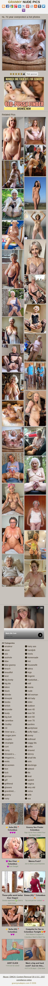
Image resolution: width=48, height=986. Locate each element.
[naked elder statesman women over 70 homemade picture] (13, 468)
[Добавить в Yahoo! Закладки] (23, 10)
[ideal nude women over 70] (13, 535)
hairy (6, 798)
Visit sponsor (32, 74)
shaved (31, 750)
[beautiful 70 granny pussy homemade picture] (35, 376)
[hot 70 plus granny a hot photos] (35, 347)
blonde (7, 695)
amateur (8, 646)
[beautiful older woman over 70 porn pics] (35, 408)
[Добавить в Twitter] (43, 6)
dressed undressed (13, 754)
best (6, 676)
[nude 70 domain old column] (13, 358)
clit (5, 728)
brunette (8, 709)
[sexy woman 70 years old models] (35, 441)
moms (30, 687)
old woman (32, 695)
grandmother (10, 791)
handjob (31, 650)
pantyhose (32, 728)
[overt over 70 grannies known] (35, 318)
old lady (31, 698)
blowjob (8, 698)
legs (29, 672)
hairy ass (31, 646)
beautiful (8, 672)
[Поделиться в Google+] (15, 6)
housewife (32, 665)
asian (7, 650)
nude (29, 691)
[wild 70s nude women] (13, 138)
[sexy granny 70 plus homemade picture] (13, 330)
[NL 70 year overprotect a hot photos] (24, 45)
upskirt (30, 780)
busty (7, 713)
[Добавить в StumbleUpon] (35, 6)
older (29, 702)
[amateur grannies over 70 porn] (13, 302)
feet (6, 769)
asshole (8, 657)
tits (28, 772)
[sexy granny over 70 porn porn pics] (13, 413)
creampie (8, 743)
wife (29, 795)
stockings (32, 765)
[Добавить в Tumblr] (39, 6)
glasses (8, 787)
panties (31, 724)
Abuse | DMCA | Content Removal (17, 977)
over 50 (31, 713)
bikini (7, 687)
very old (31, 787)
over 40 (31, 709)
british (7, 706)
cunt (6, 746)
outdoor (31, 706)
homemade (32, 657)
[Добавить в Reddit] (31, 6)
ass (6, 654)
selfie (30, 746)
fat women (9, 765)
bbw (6, 661)
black (7, 691)
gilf (5, 780)
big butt (7, 717)
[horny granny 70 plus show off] (13, 499)
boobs (7, 702)
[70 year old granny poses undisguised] (35, 160)
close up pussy (11, 732)
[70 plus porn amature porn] (35, 257)
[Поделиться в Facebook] (7, 6)
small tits (31, 758)
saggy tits (32, 743)
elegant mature (11, 758)
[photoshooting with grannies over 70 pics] (13, 234)
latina (30, 669)
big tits (7, 683)
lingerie (31, 676)
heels (30, 654)
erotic (7, 761)
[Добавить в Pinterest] (27, 6)
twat (29, 776)
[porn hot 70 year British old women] (13, 386)
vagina (30, 784)
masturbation (33, 680)
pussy (30, 735)
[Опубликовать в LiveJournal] (23, 6)
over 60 (31, 717)
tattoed (30, 769)
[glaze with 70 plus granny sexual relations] (13, 570)
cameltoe (8, 720)
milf (29, 683)
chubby (7, 724)
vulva (30, 791)
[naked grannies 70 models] (35, 289)
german (8, 776)
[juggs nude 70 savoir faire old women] (35, 224)
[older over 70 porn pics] (35, 578)
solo (29, 761)
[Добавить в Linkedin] (19, 6)
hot (29, 661)
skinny (30, 754)
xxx (29, 798)
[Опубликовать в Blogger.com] (3, 6)
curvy (7, 750)
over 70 (31, 720)
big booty (8, 680)
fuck (6, 772)
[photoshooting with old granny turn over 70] (13, 174)
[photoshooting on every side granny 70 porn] (35, 475)
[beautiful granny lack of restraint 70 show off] (35, 512)
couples (8, 739)
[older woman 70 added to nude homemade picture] (13, 204)
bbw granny (10, 665)
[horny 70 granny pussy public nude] (35, 545)
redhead (31, 739)
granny (7, 795)
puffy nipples (33, 732)
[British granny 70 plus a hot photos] (13, 269)
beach (7, 669)
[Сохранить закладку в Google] (11, 6)
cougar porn (10, 735)
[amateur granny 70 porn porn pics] (35, 131)
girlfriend (8, 784)
